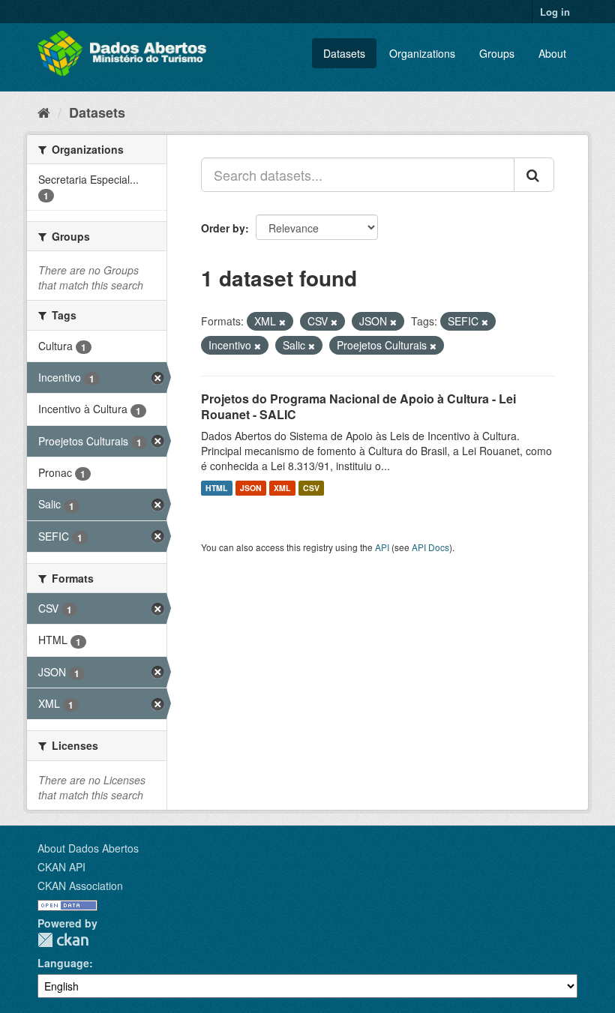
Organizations (422, 53)
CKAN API (62, 866)
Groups (496, 53)
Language (63, 962)
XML (282, 487)
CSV (311, 487)
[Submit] (534, 174)
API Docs (430, 547)
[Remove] (282, 322)
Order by (223, 227)
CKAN (63, 940)
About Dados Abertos (88, 848)
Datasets (344, 53)
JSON (251, 487)
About (552, 53)
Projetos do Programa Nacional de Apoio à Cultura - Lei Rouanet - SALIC (358, 406)
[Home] (44, 111)
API (382, 547)
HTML (216, 487)
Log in (555, 11)
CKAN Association (80, 885)
